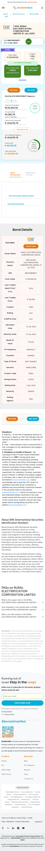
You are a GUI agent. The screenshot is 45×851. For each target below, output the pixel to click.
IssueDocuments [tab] (15, 174)
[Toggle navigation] (3, 7)
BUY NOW (13, 90)
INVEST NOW (31, 246)
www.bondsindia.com (20, 480)
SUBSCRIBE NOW (22, 703)
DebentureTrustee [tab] (30, 174)
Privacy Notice (7, 712)
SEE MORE (22, 80)
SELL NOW (31, 90)
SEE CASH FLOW (22, 130)
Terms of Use (9, 714)
